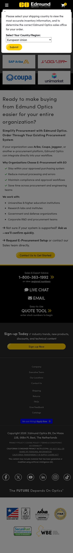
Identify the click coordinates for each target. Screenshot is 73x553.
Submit (14, 47)
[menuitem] (7, 4)
